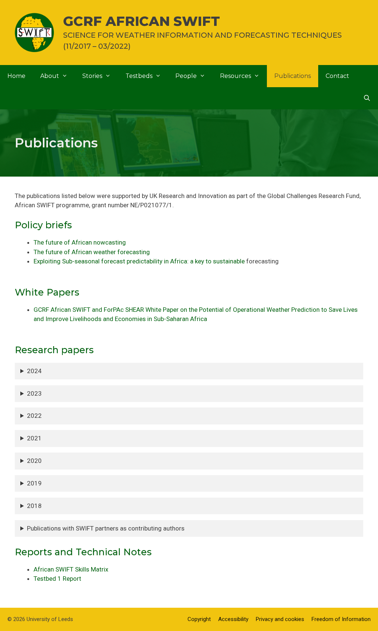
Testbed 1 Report (57, 578)
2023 (34, 393)
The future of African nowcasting (80, 242)
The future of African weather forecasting (92, 252)
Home (16, 75)
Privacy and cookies (280, 619)
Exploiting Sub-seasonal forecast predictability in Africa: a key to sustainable (139, 261)
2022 (34, 415)
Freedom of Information (341, 619)
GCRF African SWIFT (141, 21)
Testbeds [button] (139, 75)
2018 (34, 505)
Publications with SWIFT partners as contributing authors (106, 528)
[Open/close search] (366, 98)
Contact (337, 75)
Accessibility (233, 619)
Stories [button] (92, 75)
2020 (34, 460)
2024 (34, 371)
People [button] (186, 75)
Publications (292, 75)
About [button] (49, 75)
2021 (34, 438)
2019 (34, 483)
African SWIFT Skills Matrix (71, 569)
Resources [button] (235, 75)
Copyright (199, 619)
